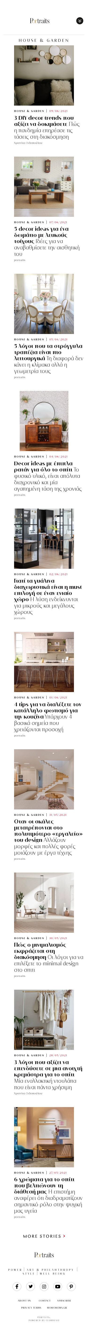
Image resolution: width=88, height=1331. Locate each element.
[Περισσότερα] (44, 1237)
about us (24, 1300)
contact (45, 1300)
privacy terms (31, 1307)
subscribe (64, 1300)
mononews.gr (57, 1307)
